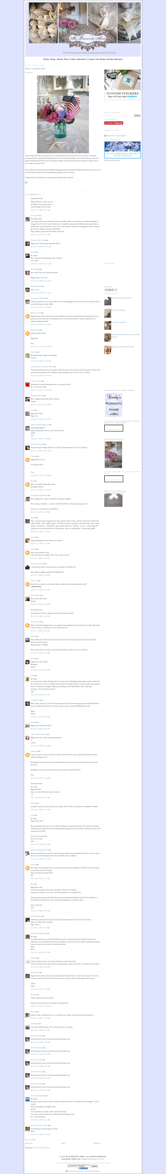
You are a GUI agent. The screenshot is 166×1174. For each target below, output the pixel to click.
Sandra (33, 658)
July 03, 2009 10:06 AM (41, 247)
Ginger (33, 549)
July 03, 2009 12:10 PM (41, 419)
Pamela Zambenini (37, 564)
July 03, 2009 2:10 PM (40, 575)
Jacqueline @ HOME (38, 298)
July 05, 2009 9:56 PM (40, 1042)
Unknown (34, 581)
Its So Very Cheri (36, 1036)
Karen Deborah (36, 286)
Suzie (32, 252)
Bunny (33, 1012)
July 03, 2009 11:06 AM (41, 375)
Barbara (33, 958)
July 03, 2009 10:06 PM (41, 746)
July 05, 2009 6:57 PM (40, 1030)
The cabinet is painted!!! (119, 322)
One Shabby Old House (38, 933)
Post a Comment (30, 1140)
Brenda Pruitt (35, 595)
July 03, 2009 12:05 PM (41, 405)
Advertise (81, 59)
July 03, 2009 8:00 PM (40, 670)
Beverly (33, 994)
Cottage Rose (35, 700)
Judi (32, 675)
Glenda (33, 456)
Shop (52, 59)
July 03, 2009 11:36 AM (41, 390)
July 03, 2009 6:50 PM (40, 653)
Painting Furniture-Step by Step (121, 298)
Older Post (97, 1143)
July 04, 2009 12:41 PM (41, 859)
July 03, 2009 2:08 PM (40, 558)
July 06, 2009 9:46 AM (40, 1134)
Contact (90, 59)
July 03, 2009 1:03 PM (40, 512)
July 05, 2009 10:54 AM (41, 1006)
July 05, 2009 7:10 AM (40, 989)
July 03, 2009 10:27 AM (41, 281)
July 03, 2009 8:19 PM (40, 695)
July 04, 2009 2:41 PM (40, 878)
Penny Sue (34, 215)
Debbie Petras (35, 622)
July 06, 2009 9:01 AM (40, 1120)
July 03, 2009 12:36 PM (41, 439)
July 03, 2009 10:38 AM (41, 307)
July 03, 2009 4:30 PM (40, 590)
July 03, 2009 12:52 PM (41, 475)
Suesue (33, 864)
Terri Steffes (35, 269)
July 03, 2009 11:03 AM (41, 361)
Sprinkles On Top (95, 1159)
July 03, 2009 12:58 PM (41, 490)
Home (46, 59)
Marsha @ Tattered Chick (39, 850)
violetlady (34, 1024)
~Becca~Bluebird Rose (38, 734)
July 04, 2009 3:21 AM (40, 798)
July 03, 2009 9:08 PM (40, 729)
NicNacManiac (36, 916)
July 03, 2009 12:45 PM (41, 451)
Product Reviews (115, 59)
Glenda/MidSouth (37, 396)
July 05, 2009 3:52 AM (40, 952)
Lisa (32, 410)
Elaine (33, 636)
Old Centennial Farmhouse (39, 425)
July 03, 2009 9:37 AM (40, 210)
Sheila (33, 537)
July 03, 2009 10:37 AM (41, 293)
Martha (33, 803)
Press (66, 59)
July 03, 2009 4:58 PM (40, 616)
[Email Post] (25, 186)
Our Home (100, 59)
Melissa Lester (35, 313)
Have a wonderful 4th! (35, 68)
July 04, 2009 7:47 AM (40, 810)
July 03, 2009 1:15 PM (40, 531)
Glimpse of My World (38, 240)
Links (72, 59)
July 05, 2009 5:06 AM (40, 967)
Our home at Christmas (118, 310)
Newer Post (29, 1143)
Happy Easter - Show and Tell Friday (123, 347)
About (60, 59)
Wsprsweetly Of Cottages (39, 1125)
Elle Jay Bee (35, 972)
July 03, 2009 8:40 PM (40, 717)
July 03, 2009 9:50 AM (40, 235)
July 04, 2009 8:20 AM (40, 844)
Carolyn (33, 352)
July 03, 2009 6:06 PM (40, 631)
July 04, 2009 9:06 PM (40, 928)
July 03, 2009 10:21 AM (41, 264)
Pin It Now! (29, 72)
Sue (32, 481)
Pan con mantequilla (37, 1096)
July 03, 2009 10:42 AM (41, 324)
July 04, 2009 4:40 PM (40, 911)
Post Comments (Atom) (41, 1148)
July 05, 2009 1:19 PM (40, 1018)
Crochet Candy (36, 381)
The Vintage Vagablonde (39, 495)
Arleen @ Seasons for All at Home (42, 366)
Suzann (33, 722)
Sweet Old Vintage (37, 444)
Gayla (33, 517)
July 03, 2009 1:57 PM (40, 544)
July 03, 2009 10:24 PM (41, 778)
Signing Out (35, 330)
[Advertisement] (122, 179)
